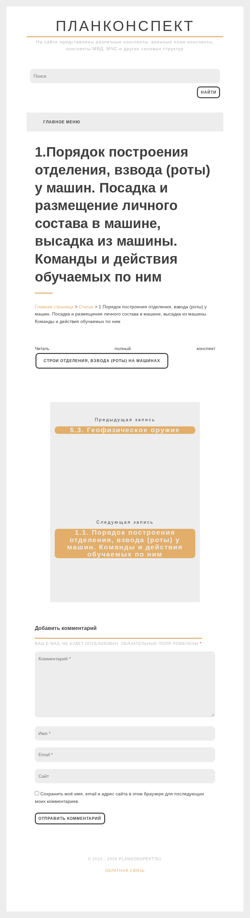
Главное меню (61, 122)
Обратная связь (125, 870)
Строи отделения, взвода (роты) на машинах (102, 361)
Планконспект (125, 26)
